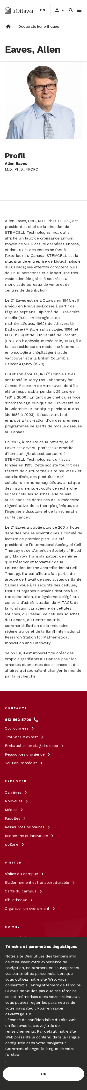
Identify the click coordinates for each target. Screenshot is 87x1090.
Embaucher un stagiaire (31, 745)
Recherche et (26, 835)
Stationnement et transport (37, 882)
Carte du (20, 891)
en (43, 10)
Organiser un (27, 908)
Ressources (24, 754)
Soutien (21, 763)
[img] (19, 10)
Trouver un (21, 737)
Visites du (21, 873)
